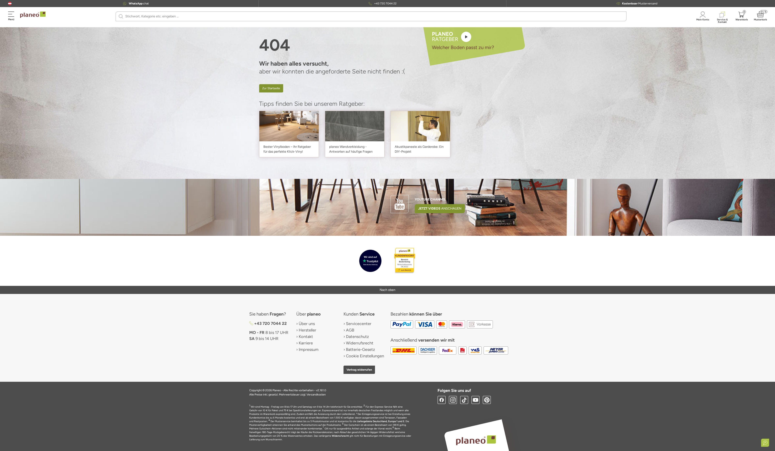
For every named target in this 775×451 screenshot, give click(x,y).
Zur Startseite (271, 88)
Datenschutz (357, 336)
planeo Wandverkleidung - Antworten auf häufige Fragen (351, 149)
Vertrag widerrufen (359, 369)
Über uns (307, 323)
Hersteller (307, 330)
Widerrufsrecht (359, 343)
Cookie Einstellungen (365, 355)
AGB (350, 330)
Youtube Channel (430, 199)
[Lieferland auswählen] (10, 3)
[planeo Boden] (476, 440)
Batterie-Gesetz (360, 349)
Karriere (306, 343)
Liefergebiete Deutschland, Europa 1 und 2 (380, 421)
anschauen (439, 208)
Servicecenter (358, 323)
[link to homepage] (33, 15)
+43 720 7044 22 (385, 3)
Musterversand (639, 3)
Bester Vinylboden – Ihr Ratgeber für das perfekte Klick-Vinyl (287, 149)
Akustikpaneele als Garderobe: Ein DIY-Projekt (419, 149)
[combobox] (373, 16)
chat (139, 3)
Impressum (308, 349)
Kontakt (306, 336)
